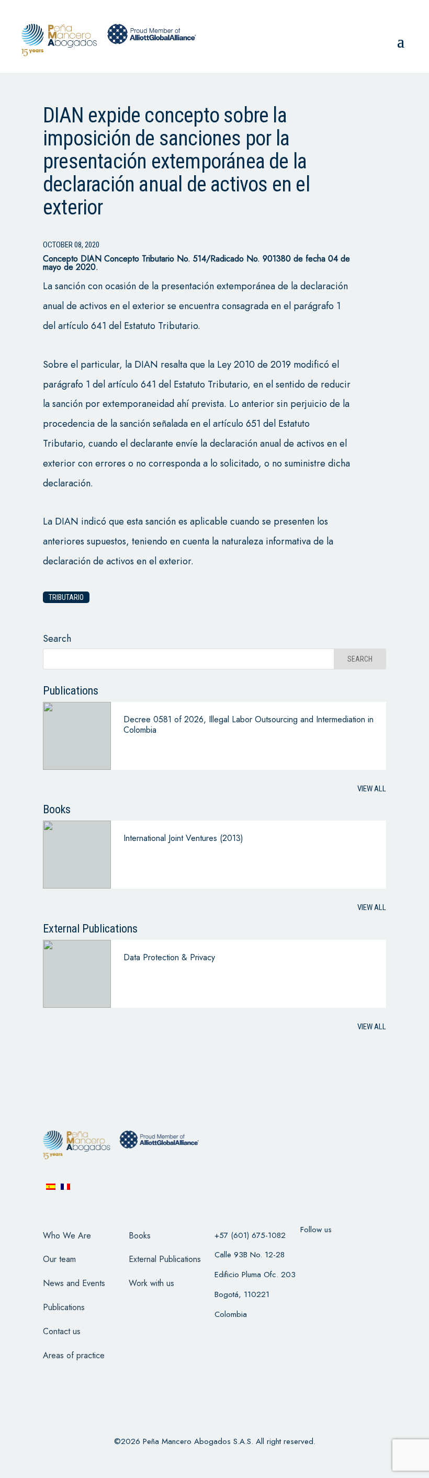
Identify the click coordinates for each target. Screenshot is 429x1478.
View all (371, 788)
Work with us (151, 1283)
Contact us (62, 1331)
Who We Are (67, 1236)
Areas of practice (74, 1355)
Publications (64, 1307)
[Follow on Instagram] (366, 1250)
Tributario (66, 597)
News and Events (74, 1283)
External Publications (165, 1259)
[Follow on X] (339, 1250)
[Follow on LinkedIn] (311, 1277)
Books (140, 1236)
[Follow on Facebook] (311, 1250)
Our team (59, 1259)
